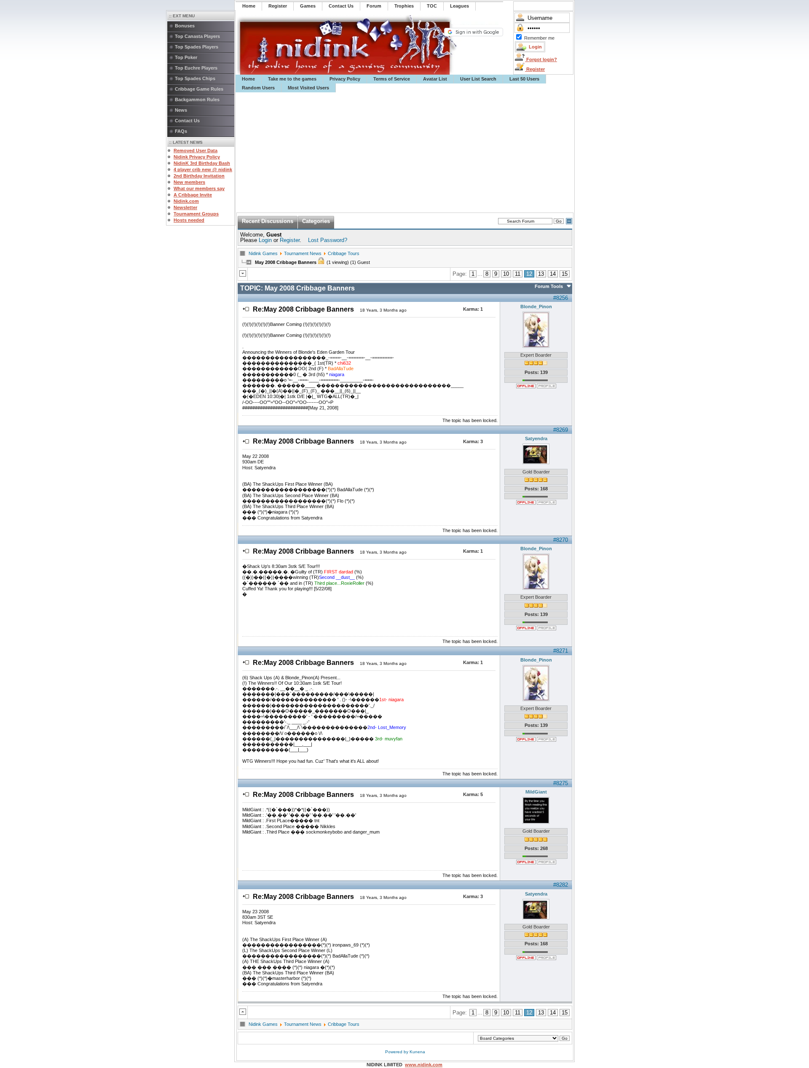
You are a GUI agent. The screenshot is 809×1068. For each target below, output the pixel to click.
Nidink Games (263, 253)
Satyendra (536, 438)
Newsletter (185, 207)
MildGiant (536, 791)
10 (506, 274)
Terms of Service (391, 78)
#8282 (560, 885)
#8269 (560, 430)
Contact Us (187, 120)
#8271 (560, 651)
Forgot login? (541, 59)
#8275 (560, 783)
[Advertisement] (404, 153)
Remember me (539, 37)
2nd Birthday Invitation (199, 175)
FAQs (181, 131)
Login (265, 240)
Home (248, 78)
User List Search (478, 78)
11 (517, 274)
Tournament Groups (196, 213)
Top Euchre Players (196, 67)
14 (553, 274)
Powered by (397, 1051)
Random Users (258, 87)
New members (189, 182)
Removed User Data (195, 150)
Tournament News (302, 253)
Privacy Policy (344, 78)
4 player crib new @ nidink (203, 169)
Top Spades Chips (195, 78)
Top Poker (186, 57)
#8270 (560, 540)
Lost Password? (327, 240)
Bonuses (185, 25)
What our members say (199, 188)
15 (565, 274)
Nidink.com (186, 201)
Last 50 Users (524, 78)
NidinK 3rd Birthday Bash (202, 163)
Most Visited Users (308, 87)
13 (541, 274)
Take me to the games (292, 78)
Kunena (417, 1051)
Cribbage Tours (343, 253)
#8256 (560, 298)
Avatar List (435, 78)
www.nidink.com (423, 1064)
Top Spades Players (196, 46)
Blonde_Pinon (536, 306)
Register (535, 69)
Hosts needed (189, 220)
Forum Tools (549, 286)
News (181, 110)
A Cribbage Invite (193, 194)
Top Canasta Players (197, 36)
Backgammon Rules (197, 99)
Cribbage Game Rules (199, 88)
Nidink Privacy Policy (197, 156)
